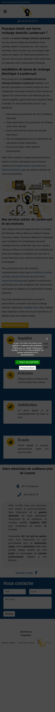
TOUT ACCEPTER (28, 362)
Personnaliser (28, 368)
